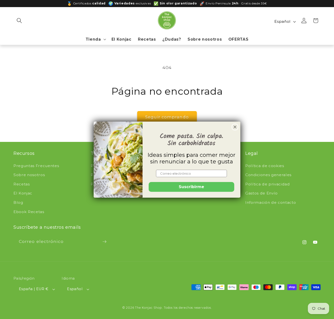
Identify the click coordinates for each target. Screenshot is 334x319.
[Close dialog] (235, 127)
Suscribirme (191, 186)
